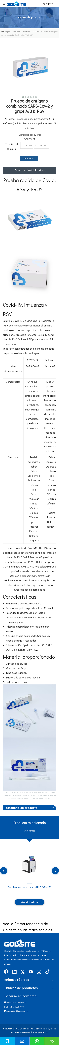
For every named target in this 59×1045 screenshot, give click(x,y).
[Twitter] (22, 972)
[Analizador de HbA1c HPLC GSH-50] (29, 863)
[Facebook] (6, 972)
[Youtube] (30, 972)
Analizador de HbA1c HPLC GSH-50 (30, 887)
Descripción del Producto (30, 170)
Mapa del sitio (41, 1032)
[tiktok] (47, 972)
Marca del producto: (29, 134)
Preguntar (29, 158)
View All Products (29, 902)
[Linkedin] (14, 972)
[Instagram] (39, 972)
